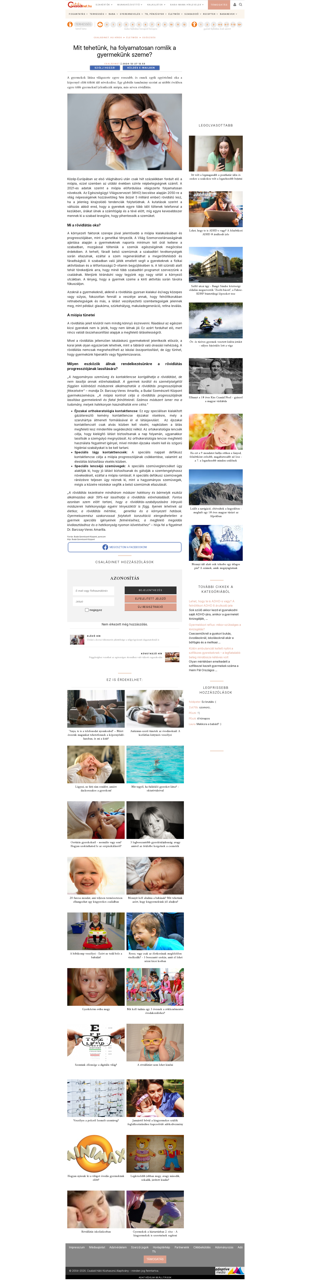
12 (184, 24)
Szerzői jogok (140, 1247)
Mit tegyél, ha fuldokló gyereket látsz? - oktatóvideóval (155, 788)
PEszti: (194, 712)
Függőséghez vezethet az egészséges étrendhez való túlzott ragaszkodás (125, 657)
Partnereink (182, 1247)
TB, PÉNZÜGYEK (154, 14)
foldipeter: (202, 701)
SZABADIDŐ (191, 14)
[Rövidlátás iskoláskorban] (96, 1209)
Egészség (149, 37)
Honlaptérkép (161, 1247)
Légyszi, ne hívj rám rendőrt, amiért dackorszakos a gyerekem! (96, 788)
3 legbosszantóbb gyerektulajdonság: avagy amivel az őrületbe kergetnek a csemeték (155, 844)
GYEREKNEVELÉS (130, 14)
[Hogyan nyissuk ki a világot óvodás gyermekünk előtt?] (96, 1154)
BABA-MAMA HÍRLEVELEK (185, 4)
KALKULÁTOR (155, 4)
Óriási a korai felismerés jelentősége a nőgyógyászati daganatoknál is (123, 640)
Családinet (112, 64)
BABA (112, 14)
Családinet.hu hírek (108, 37)
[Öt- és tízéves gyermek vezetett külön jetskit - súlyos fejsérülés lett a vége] (216, 320)
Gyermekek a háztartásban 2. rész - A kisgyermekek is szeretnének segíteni (155, 1233)
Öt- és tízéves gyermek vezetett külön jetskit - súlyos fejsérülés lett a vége (216, 343)
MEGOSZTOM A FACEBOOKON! (127, 547)
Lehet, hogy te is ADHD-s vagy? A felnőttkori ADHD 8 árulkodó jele (216, 232)
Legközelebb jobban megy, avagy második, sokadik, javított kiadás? (155, 1178)
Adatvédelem (118, 1247)
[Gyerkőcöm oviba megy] (96, 987)
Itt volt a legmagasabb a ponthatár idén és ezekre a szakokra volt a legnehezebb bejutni (215, 177)
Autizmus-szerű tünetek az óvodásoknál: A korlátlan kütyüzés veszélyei (155, 733)
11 (178, 24)
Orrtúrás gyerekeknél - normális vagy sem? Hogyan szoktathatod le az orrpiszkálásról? (96, 844)
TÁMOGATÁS (219, 4)
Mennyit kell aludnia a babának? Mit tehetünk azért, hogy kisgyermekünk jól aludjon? (155, 900)
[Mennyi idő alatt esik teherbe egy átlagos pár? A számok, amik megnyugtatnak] (216, 543)
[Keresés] (240, 3)
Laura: (205, 724)
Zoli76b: (200, 707)
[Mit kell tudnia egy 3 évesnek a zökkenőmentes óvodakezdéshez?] (155, 987)
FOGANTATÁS (77, 14)
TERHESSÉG (97, 14)
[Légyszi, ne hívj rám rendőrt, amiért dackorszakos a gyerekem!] (96, 764)
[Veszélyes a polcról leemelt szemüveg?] (96, 1098)
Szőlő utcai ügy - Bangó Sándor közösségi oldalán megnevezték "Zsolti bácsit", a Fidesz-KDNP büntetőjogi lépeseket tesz (216, 290)
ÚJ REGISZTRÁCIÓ (150, 607)
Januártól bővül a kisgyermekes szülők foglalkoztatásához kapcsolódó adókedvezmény (155, 1122)
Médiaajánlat (97, 1247)
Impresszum (77, 1247)
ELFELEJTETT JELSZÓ (150, 598)
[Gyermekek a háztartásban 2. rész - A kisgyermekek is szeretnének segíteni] (155, 1209)
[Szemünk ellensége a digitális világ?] (96, 1042)
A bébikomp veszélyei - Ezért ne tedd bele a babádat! (96, 955)
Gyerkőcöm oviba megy (96, 1009)
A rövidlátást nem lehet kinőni (155, 1065)
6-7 (227, 24)
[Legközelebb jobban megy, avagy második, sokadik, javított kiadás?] (155, 1154)
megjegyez (96, 610)
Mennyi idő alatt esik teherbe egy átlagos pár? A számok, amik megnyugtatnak (216, 566)
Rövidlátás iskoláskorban (96, 1231)
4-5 (220, 24)
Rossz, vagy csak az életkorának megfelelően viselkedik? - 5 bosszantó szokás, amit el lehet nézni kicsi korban (155, 957)
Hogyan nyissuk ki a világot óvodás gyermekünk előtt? (96, 1178)
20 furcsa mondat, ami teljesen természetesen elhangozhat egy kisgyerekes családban (96, 900)
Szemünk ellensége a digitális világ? (96, 1065)
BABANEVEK (227, 14)
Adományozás (224, 1247)
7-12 (233, 24)
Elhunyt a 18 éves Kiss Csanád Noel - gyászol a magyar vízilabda (216, 399)
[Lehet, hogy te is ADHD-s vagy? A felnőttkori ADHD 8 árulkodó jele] (216, 209)
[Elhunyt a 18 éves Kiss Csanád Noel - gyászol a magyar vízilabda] (216, 376)
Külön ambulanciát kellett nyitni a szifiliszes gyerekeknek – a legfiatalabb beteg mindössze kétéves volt (214, 653)
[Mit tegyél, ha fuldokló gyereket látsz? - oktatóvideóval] (155, 764)
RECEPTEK (209, 14)
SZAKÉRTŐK (103, 4)
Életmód (132, 37)
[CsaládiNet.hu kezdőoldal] (79, 4)
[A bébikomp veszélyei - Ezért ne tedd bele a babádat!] (96, 931)
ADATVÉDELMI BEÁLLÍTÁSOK (155, 1277)
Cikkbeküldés (202, 1247)
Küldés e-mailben (141, 67)
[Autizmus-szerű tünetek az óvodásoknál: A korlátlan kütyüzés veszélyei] (155, 709)
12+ (239, 24)
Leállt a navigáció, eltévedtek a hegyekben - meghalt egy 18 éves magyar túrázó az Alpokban (216, 512)
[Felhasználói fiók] (234, 3)
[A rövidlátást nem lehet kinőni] (155, 1042)
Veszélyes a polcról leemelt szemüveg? (96, 1120)
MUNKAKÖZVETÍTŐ (128, 4)
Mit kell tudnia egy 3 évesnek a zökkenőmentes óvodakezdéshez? (155, 1011)
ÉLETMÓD (174, 14)
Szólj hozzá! (105, 67)
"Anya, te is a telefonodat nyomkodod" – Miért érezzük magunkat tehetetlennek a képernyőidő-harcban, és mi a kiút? (96, 735)
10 (171, 24)
